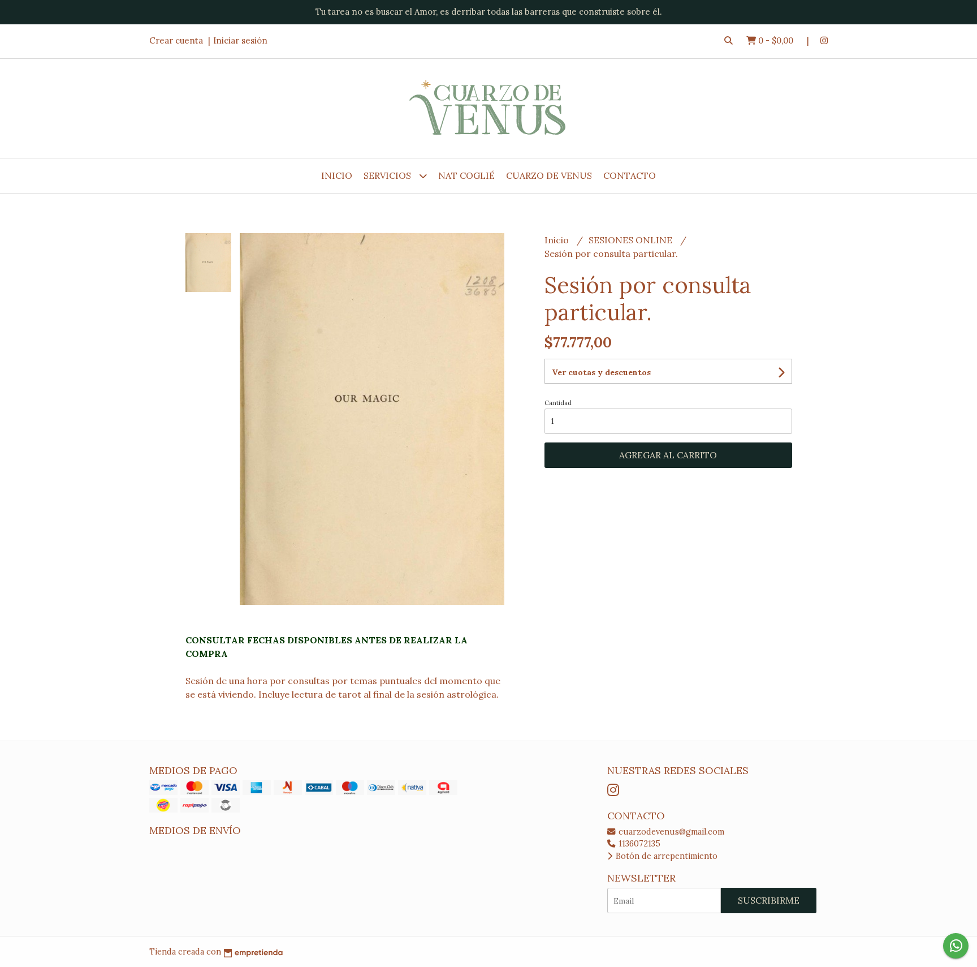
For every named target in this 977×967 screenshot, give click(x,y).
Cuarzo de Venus (549, 175)
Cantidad (558, 403)
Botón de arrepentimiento (665, 856)
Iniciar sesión (240, 40)
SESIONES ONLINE (632, 240)
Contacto (629, 175)
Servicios (388, 175)
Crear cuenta (176, 40)
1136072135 (638, 844)
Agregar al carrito (668, 455)
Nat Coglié (466, 175)
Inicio (336, 175)
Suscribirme (768, 900)
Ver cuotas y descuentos (601, 372)
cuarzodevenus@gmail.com (670, 832)
